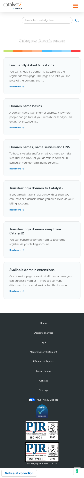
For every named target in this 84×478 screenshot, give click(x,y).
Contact (43, 380)
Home (43, 323)
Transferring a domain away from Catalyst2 (35, 231)
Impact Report (43, 371)
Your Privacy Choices (47, 399)
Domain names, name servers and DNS (39, 147)
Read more (16, 86)
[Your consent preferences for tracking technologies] (77, 471)
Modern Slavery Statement (43, 352)
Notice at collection (19, 473)
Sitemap (43, 390)
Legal (43, 342)
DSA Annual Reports (43, 361)
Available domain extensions (32, 270)
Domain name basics (25, 106)
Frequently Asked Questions (31, 65)
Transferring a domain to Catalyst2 (36, 188)
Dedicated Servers (43, 333)
